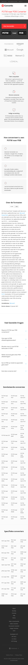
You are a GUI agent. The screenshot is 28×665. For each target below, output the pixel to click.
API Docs (14, 636)
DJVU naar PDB (6, 565)
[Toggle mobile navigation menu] (25, 5)
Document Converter (14, 626)
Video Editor (4, 1)
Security (14, 611)
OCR (14, 630)
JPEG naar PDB (6, 571)
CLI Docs (14, 639)
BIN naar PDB (5, 553)
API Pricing (14, 641)
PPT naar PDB (5, 583)
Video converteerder (14, 621)
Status (14, 618)
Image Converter (14, 628)
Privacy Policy (18, 655)
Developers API (14, 634)
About (14, 608)
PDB (17, 206)
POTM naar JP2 (6, 435)
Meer (20, 1)
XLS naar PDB (5, 577)
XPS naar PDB (5, 589)
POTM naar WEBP (22, 455)
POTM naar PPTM (22, 427)
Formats (14, 613)
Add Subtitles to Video (12, 1)
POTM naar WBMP (22, 435)
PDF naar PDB (5, 541)
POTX (3, 294)
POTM (11, 206)
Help (14, 615)
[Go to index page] (7, 5)
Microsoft (12, 303)
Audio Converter (14, 623)
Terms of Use (9, 655)
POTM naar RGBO (22, 510)
